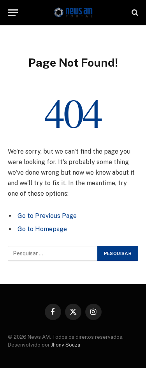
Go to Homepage (42, 229)
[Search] (134, 12)
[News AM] (73, 13)
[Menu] (13, 12)
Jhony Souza (65, 345)
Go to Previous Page (47, 215)
